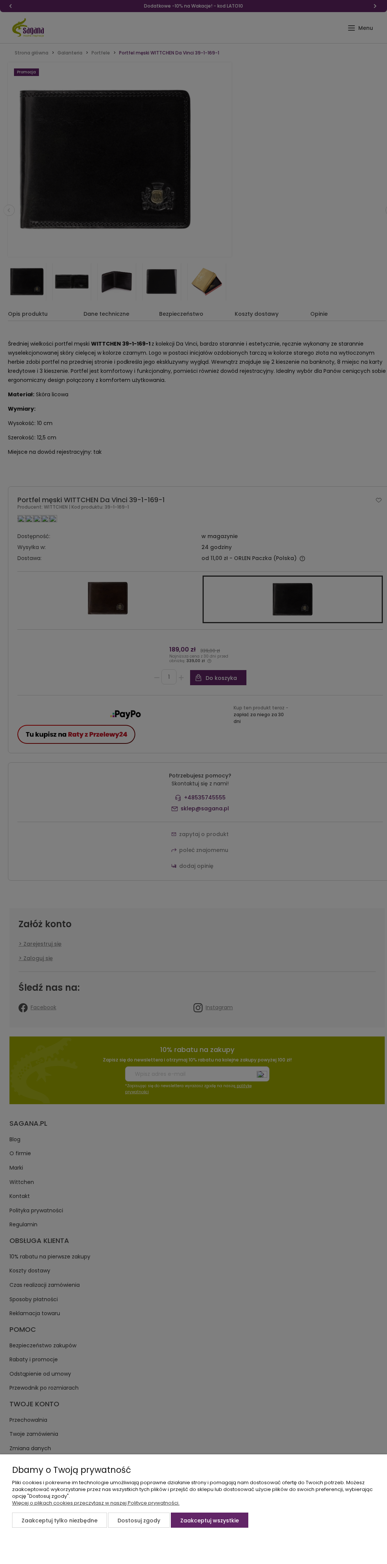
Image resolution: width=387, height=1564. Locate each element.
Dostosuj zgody (139, 1520)
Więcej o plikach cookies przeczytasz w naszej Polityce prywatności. (96, 1503)
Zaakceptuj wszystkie (209, 1520)
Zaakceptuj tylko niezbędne (60, 1520)
